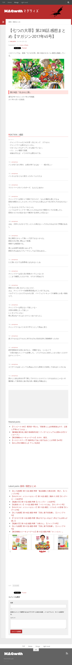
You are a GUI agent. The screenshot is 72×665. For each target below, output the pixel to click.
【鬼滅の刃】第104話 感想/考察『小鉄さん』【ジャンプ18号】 (35, 523)
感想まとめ (16, 22)
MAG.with (13, 41)
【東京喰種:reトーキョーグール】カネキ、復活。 (29, 437)
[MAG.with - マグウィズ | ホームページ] (22, 10)
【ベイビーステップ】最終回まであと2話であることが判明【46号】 (37, 440)
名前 (11, 603)
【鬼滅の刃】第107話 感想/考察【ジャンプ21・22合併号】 (33, 501)
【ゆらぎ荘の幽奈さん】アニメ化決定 (25, 443)
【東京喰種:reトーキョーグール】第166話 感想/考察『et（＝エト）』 (37, 531)
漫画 (9, 22)
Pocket (24, 48)
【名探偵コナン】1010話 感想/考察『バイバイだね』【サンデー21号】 (38, 504)
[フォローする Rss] (67, 653)
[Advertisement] (25, 116)
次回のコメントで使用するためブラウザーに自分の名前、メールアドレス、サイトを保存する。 (37, 613)
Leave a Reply (24, 45)
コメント (13, 618)
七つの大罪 (16, 585)
